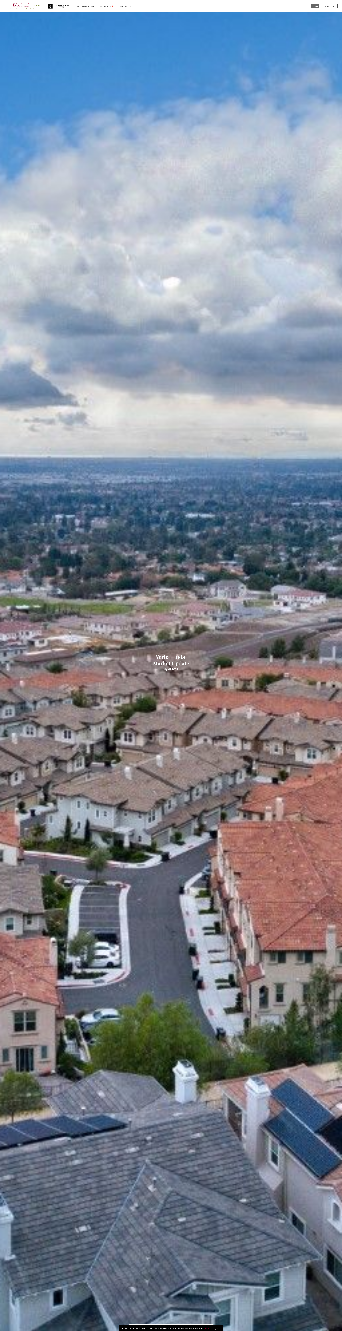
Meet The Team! (126, 6)
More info (206, 1328)
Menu (316, 6)
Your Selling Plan (86, 6)
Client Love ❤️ (106, 6)
